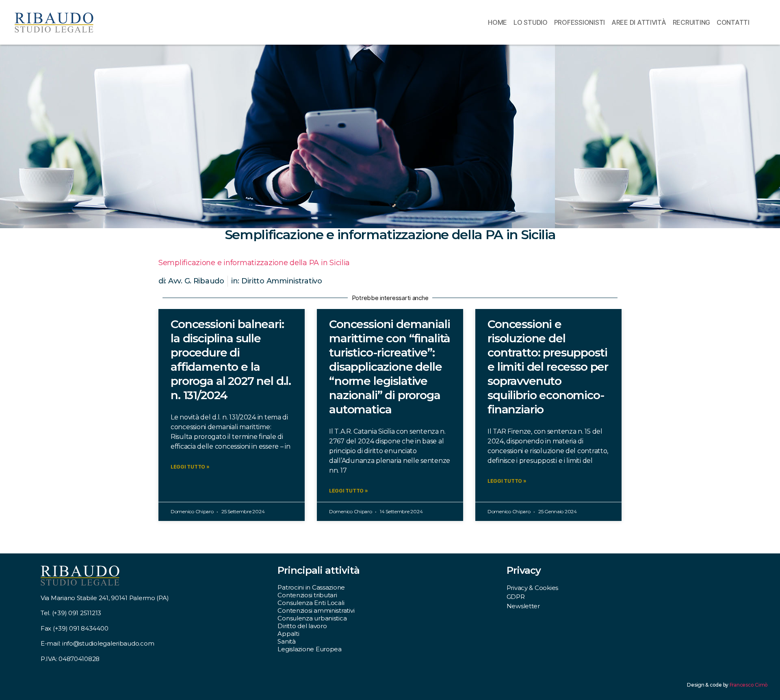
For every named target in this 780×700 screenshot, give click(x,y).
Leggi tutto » (190, 467)
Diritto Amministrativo (281, 281)
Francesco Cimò (749, 685)
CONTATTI (733, 22)
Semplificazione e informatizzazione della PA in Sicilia (254, 262)
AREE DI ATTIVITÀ (638, 22)
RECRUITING (691, 22)
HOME (497, 22)
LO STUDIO (531, 22)
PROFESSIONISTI (579, 22)
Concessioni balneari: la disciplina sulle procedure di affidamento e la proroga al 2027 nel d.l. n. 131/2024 (231, 359)
